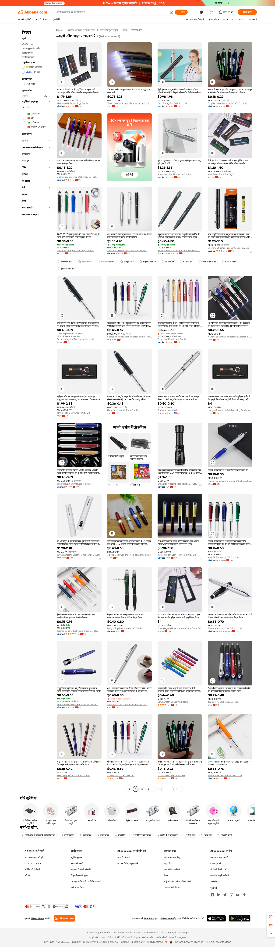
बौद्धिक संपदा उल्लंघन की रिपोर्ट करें (177, 881)
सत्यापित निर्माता (123, 857)
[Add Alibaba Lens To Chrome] (64, 918)
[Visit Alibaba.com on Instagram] (231, 895)
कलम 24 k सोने (230, 262)
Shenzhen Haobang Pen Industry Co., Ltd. (77, 704)
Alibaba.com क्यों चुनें (34, 857)
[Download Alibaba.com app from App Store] (216, 918)
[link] (271, 917)
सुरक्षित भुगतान (76, 857)
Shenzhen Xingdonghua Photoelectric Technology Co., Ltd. (129, 336)
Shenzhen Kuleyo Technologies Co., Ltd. (127, 704)
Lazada (137, 932)
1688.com (105, 932)
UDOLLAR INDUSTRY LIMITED (173, 702)
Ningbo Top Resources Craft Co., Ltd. (125, 628)
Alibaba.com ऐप (168, 918)
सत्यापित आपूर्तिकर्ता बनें (219, 875)
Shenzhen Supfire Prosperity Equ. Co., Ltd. (228, 248)
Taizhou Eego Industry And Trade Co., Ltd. (77, 631)
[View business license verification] (166, 942)
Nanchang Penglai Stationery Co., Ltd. (75, 250)
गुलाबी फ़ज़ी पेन (69, 835)
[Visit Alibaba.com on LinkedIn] (219, 895)
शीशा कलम (191, 835)
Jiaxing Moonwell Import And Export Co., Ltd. (129, 554)
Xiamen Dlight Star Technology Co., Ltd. (177, 554)
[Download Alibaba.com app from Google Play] (239, 918)
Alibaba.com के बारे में (34, 850)
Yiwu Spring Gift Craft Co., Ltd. (172, 103)
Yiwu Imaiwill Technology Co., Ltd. (73, 103)
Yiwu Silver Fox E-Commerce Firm (73, 775)
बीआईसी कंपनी (227, 835)
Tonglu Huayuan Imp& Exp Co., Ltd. (74, 483)
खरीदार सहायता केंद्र (172, 857)
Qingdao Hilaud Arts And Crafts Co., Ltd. (227, 103)
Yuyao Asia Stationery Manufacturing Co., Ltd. (129, 103)
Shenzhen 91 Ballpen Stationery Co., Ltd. (127, 250)
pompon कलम (66, 262)
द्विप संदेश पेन (169, 262)
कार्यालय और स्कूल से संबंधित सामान (81, 30)
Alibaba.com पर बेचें (219, 857)
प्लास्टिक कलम (87, 262)
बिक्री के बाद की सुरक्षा (79, 875)
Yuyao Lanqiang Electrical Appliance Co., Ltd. (79, 554)
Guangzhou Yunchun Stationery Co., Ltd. (77, 177)
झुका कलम (87, 835)
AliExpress (92, 932)
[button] (172, 12)
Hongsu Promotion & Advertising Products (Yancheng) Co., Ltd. (230, 410)
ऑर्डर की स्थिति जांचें (218, 869)
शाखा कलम (208, 835)
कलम (125, 30)
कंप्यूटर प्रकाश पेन (149, 262)
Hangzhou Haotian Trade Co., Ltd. (123, 410)
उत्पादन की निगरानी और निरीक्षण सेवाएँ (85, 881)
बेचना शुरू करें (215, 863)
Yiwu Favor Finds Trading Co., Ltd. (224, 174)
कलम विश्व (121, 835)
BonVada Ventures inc (168, 410)
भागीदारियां (214, 881)
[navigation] (36, 410)
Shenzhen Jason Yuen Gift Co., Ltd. (225, 628)
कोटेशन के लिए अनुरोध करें (127, 863)
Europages (183, 932)
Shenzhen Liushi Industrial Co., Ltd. (175, 174)
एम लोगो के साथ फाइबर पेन (169, 835)
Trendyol (171, 932)
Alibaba (59, 30)
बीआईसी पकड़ (129, 262)
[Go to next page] (180, 789)
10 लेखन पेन (187, 262)
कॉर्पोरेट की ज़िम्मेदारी (32, 869)
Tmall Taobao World (121, 932)
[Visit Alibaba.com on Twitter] (225, 895)
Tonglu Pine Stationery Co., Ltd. (223, 702)
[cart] (211, 12)
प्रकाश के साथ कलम (208, 262)
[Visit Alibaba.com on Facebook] (212, 895)
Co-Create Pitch (33, 863)
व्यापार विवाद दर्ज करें (172, 869)
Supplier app (150, 918)
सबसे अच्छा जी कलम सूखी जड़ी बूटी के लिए (40, 835)
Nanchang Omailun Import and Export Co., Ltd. (230, 336)
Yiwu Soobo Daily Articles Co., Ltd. (73, 412)
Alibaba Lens (37, 918)
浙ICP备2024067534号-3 (218, 942)
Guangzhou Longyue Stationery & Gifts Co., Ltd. (180, 250)
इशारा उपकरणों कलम (68, 269)
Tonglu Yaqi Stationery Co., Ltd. (173, 339)
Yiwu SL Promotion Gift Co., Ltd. (223, 557)
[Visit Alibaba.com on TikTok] (244, 895)
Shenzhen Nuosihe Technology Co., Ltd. (177, 483)
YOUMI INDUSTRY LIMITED (120, 775)
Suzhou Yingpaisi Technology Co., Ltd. (75, 339)
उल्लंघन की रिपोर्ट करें (172, 887)
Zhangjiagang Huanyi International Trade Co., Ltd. (180, 628)
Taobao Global (151, 932)
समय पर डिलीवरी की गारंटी (81, 869)
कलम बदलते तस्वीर (107, 262)
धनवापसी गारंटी (77, 863)
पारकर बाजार (104, 835)
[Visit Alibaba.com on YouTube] (238, 895)
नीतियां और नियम (77, 887)
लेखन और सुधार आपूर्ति (109, 30)
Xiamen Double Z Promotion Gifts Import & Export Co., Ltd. (230, 481)
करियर (27, 875)
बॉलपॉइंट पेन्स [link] (136, 30)
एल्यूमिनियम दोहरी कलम (143, 835)
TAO (162, 932)
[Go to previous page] (129, 789)
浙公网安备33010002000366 (189, 942)
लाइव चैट (167, 863)
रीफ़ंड (166, 875)
